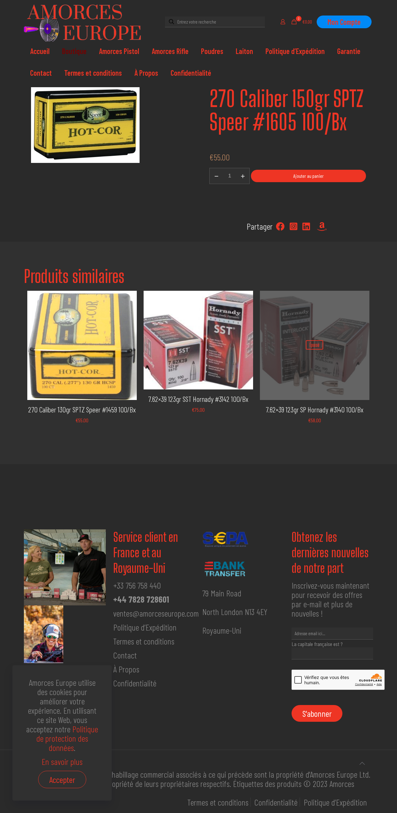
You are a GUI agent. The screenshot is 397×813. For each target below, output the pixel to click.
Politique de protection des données (67, 738)
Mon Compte (344, 21)
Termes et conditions (143, 641)
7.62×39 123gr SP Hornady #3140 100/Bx (315, 409)
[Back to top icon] (362, 763)
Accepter (62, 779)
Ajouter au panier (308, 176)
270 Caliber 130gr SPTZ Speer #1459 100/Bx (82, 409)
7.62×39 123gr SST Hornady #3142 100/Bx (198, 398)
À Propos (126, 669)
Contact (125, 655)
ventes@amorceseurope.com (156, 613)
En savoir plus (62, 761)
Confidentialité (135, 683)
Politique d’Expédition (144, 627)
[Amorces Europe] (86, 21)
